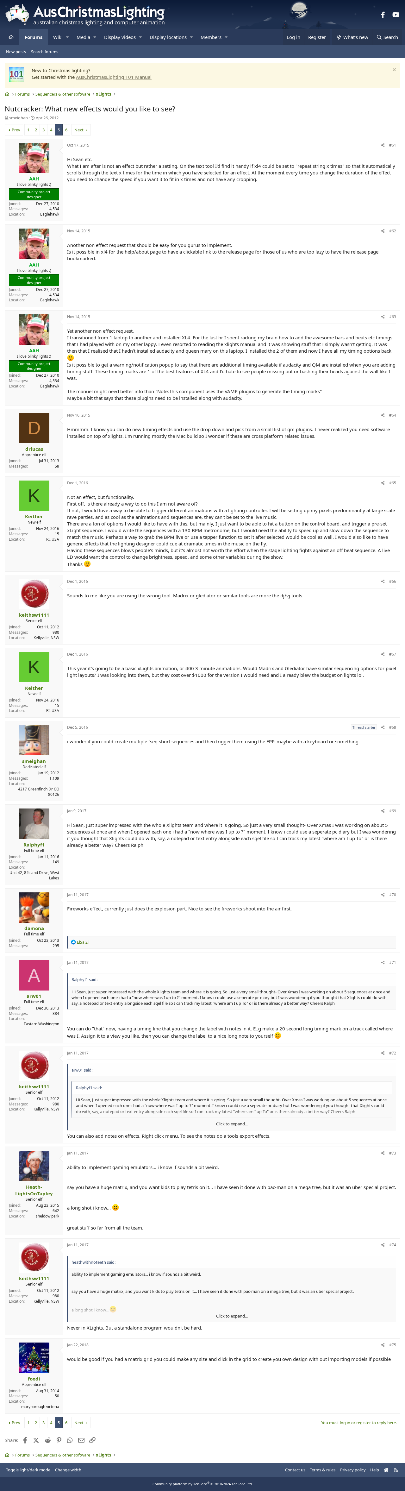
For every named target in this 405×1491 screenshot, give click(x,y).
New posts (16, 51)
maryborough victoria (40, 1406)
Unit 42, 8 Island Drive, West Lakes (34, 875)
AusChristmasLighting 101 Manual (114, 77)
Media (83, 37)
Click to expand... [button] (232, 1124)
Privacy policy (353, 1470)
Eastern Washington (41, 1024)
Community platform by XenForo (203, 1484)
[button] (67, 37)
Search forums (44, 51)
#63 (392, 316)
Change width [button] (68, 1470)
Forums (33, 37)
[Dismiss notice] (393, 70)
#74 (392, 1245)
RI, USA (52, 539)
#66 (392, 581)
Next (79, 130)
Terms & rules (322, 1470)
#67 (392, 654)
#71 (392, 962)
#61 (392, 145)
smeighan (18, 118)
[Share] (383, 145)
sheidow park (47, 1216)
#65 (392, 483)
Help (374, 1470)
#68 (392, 727)
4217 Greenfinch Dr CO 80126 (38, 791)
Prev (16, 130)
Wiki (58, 37)
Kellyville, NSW (46, 637)
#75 (392, 1345)
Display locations (168, 37)
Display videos (120, 37)
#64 (392, 415)
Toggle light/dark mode (28, 1470)
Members (211, 37)
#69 (392, 811)
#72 (392, 1053)
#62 (392, 231)
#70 (392, 894)
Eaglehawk (49, 214)
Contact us (295, 1470)
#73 (392, 1153)
